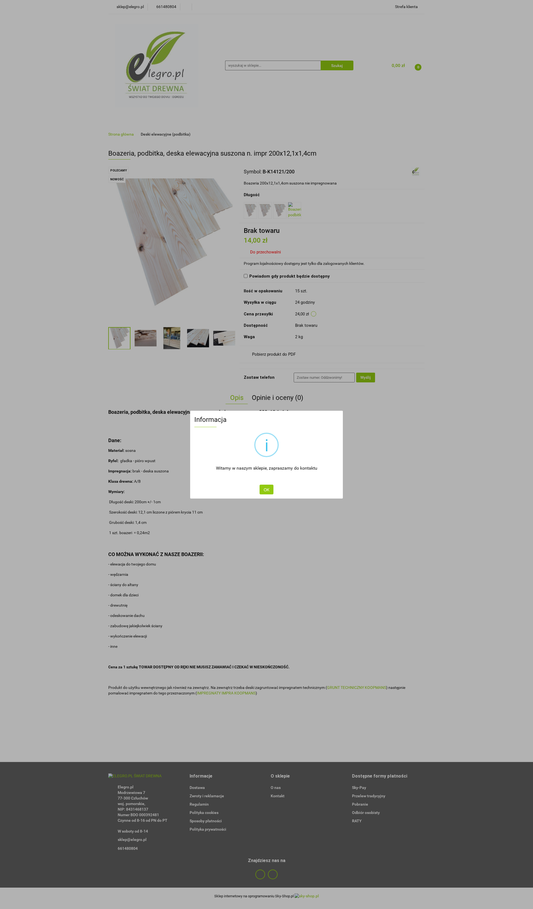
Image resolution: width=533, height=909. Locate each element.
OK (266, 489)
